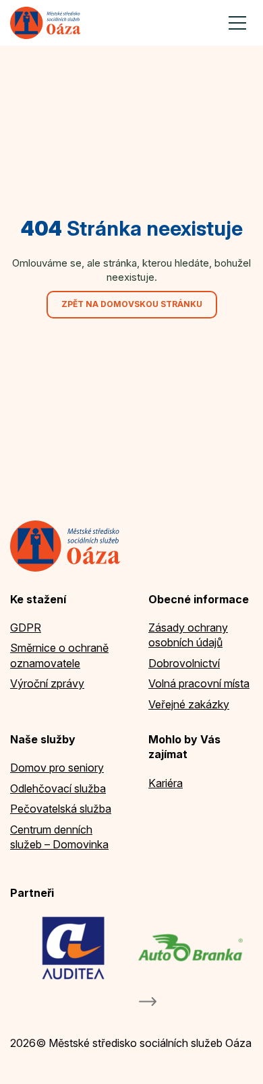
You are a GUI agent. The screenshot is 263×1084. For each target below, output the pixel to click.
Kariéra (165, 783)
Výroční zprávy (47, 683)
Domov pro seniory (57, 767)
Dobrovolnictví (184, 663)
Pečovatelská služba (60, 808)
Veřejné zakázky (188, 704)
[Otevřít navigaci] (237, 23)
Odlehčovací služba (58, 788)
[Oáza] (45, 23)
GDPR (25, 627)
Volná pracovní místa (199, 683)
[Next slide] (147, 1001)
